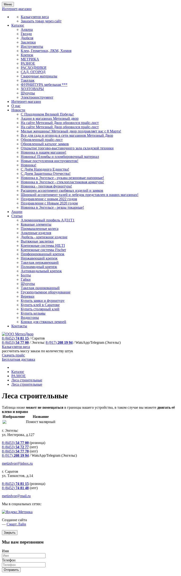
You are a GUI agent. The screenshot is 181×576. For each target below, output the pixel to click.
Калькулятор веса (35, 17)
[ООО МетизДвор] (17, 334)
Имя (5, 551)
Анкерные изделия (36, 233)
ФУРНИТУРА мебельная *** (44, 85)
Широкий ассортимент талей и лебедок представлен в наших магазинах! (79, 195)
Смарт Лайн (16, 524)
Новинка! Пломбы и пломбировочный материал (60, 157)
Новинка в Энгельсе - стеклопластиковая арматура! (62, 182)
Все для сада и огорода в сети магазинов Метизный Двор (67, 135)
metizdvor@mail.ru (16, 496)
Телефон (9, 560)
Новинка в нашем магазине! (43, 152)
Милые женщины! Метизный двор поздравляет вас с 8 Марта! (71, 131)
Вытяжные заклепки (37, 241)
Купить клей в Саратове (40, 305)
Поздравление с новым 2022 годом (49, 199)
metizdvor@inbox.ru (17, 463)
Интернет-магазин (26, 102)
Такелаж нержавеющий (40, 262)
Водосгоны (30, 318)
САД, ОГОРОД (33, 72)
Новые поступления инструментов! (49, 161)
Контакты (19, 326)
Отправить (11, 570)
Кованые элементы (36, 224)
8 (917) (59, 342)
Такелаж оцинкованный (40, 288)
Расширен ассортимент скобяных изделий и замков (62, 190)
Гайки (26, 279)
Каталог (17, 25)
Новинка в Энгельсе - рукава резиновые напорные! (62, 178)
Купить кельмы (33, 313)
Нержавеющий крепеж (39, 258)
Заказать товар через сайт (41, 21)
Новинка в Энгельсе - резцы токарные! (52, 207)
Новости (18, 110)
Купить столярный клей (40, 309)
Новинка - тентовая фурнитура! (46, 186)
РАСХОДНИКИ (33, 68)
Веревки (27, 296)
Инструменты (32, 46)
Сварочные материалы (39, 76)
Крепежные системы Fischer (43, 250)
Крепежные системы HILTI (43, 246)
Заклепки (28, 42)
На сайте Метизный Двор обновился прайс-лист (60, 123)
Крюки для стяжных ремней (43, 322)
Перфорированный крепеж (42, 254)
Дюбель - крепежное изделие (44, 237)
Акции (16, 212)
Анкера (27, 30)
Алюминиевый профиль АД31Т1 (47, 220)
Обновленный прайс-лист (42, 140)
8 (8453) (15, 342)
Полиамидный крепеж (39, 267)
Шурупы (28, 93)
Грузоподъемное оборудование (45, 292)
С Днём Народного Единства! (45, 169)
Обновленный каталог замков (45, 144)
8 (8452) (15, 338)
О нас (16, 106)
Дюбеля (27, 38)
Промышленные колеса (39, 229)
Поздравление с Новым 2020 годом (49, 203)
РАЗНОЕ (28, 63)
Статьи (17, 216)
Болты (26, 275)
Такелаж (27, 80)
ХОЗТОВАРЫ (32, 89)
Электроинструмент (37, 97)
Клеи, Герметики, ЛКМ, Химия (46, 51)
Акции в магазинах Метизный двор (49, 118)
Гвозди (26, 34)
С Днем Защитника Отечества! (45, 174)
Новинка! (28, 165)
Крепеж (27, 55)
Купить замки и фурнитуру (43, 301)
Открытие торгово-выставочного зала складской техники (67, 148)
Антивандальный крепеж (41, 271)
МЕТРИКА (30, 59)
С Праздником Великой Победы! (47, 114)
